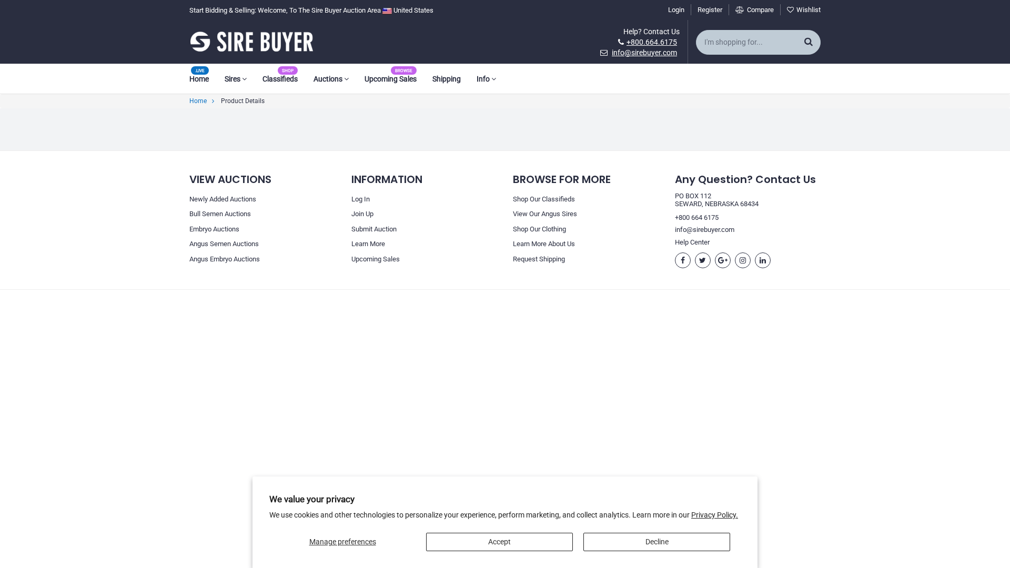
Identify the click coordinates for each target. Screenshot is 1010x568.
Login (676, 10)
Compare (760, 10)
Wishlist (808, 10)
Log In (360, 199)
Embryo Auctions (214, 229)
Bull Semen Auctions (220, 214)
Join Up (362, 214)
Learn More (368, 244)
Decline (657, 541)
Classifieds (280, 79)
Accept (499, 541)
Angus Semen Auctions (224, 244)
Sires (233, 79)
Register (710, 10)
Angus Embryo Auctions (224, 259)
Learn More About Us (544, 244)
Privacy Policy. (714, 515)
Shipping (446, 79)
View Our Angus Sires (545, 214)
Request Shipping (539, 259)
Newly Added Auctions (222, 199)
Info (484, 79)
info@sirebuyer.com (644, 52)
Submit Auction (374, 229)
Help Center (692, 242)
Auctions (329, 79)
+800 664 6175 (697, 217)
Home (199, 79)
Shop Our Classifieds (544, 199)
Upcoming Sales (391, 79)
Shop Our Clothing (539, 229)
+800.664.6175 (652, 42)
